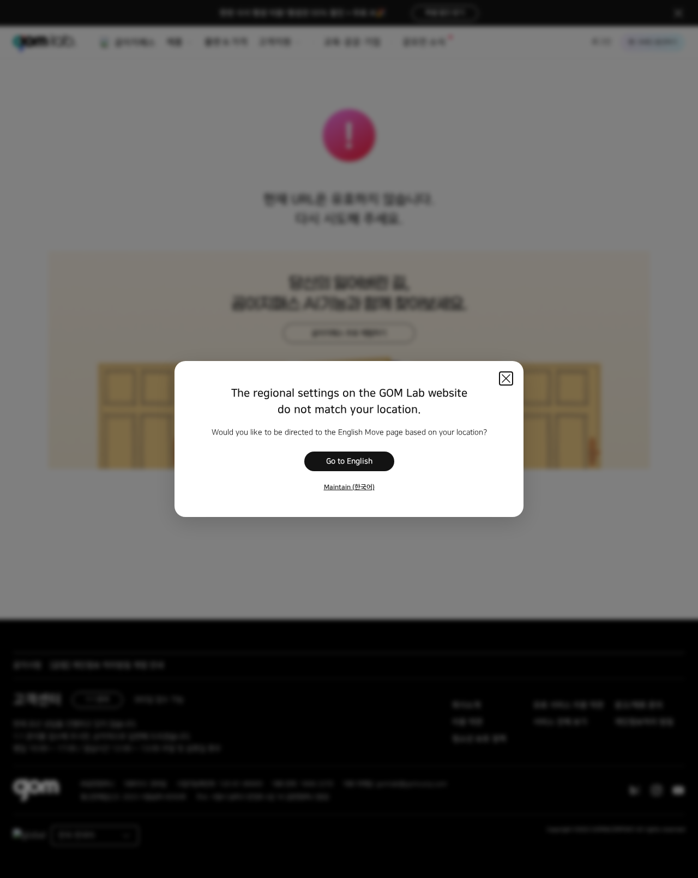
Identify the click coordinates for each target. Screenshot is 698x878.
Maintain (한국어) (349, 487)
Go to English (349, 461)
